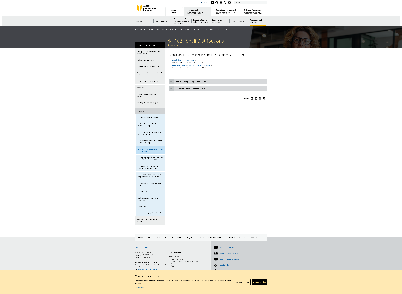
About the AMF (144, 237)
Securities (170, 29)
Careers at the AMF (227, 247)
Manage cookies (242, 282)
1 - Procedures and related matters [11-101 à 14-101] (149, 125)
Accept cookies (259, 282)
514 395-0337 (144, 255)
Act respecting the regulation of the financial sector (149, 53)
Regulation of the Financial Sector (148, 81)
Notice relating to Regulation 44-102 (191, 81)
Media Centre (161, 237)
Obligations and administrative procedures (147, 220)
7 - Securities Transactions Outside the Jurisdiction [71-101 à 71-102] (149, 176)
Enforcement (256, 237)
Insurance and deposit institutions (148, 66)
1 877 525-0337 (144, 257)
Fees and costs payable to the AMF (150, 213)
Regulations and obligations (155, 29)
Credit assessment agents (145, 60)
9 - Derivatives (142, 192)
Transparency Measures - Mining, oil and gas (149, 95)
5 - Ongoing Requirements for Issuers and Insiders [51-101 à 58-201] (150, 159)
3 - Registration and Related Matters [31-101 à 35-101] (150, 142)
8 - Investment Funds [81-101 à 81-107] (149, 184)
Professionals (139, 29)
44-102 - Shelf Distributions (220, 29)
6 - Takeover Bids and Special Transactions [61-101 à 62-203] (148, 167)
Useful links (224, 265)
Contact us (141, 247)
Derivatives (140, 88)
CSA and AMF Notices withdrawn (149, 117)
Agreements (142, 206)
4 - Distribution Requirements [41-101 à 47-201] (193, 29)
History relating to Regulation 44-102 (191, 88)
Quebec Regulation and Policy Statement (148, 199)
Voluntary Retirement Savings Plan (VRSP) (148, 104)
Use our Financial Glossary (230, 259)
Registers (190, 237)
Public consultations (237, 237)
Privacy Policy (139, 287)
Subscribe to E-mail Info (229, 253)
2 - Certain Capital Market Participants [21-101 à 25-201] (150, 133)
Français (204, 2)
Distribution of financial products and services (149, 74)
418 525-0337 (145, 252)
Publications (177, 237)
